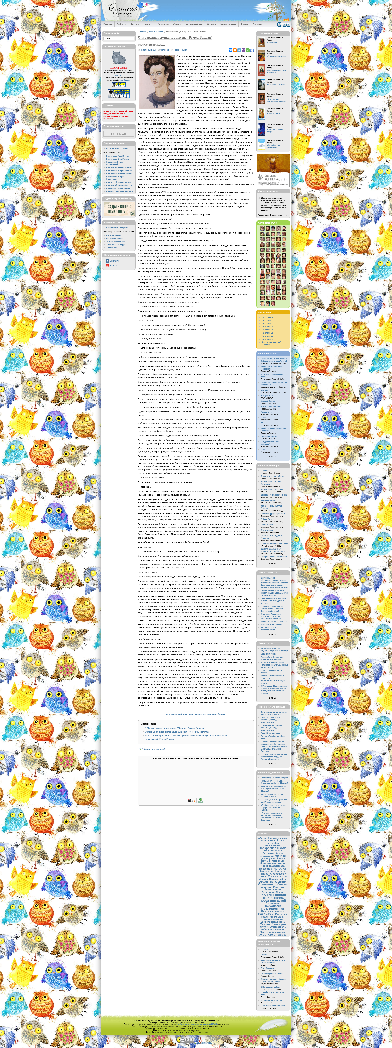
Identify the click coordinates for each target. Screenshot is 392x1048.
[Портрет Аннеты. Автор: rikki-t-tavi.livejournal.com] (156, 108)
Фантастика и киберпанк (273, 928)
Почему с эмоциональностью (274, 543)
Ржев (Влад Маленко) (270, 733)
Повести (265, 895)
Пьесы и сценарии (272, 911)
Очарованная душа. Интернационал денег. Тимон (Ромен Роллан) (177, 732)
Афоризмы (268, 840)
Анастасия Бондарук (115, 245)
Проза (279, 897)
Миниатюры (277, 876)
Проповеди (273, 903)
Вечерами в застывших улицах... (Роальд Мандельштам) (271, 727)
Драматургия (268, 858)
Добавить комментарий (153, 749)
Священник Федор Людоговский (114, 163)
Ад (262, 423)
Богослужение (272, 845)
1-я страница (267, 317)
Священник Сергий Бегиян (118, 188)
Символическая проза (273, 922)
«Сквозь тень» (273, 113)
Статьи (177, 24)
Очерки (278, 887)
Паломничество (272, 889)
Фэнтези (265, 932)
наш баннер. (125, 80)
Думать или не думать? (271, 624)
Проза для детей (272, 900)
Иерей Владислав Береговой (119, 191)
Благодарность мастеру (272, 489)
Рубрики (121, 24)
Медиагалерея (228, 24)
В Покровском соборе (270, 987)
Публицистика (272, 908)
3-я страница (267, 324)
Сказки (265, 924)
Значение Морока (269, 500)
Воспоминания (272, 850)
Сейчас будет (267, 519)
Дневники (278, 855)
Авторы (135, 24)
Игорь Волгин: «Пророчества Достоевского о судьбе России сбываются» (274, 756)
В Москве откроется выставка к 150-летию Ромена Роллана (174, 728)
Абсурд (262, 838)
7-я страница (267, 336)
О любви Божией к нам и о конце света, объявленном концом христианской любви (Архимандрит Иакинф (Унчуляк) (274, 746)
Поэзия (279, 895)
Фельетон (279, 930)
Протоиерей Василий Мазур (119, 185)
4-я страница (267, 327)
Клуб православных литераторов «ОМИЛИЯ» (197, 1024)
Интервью (163, 24)
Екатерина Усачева (115, 238)
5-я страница (267, 330)
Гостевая (257, 24)
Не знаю (264, 949)
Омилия (282, 884)
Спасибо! (265, 471)
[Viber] (243, 50)
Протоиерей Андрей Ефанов (119, 171)
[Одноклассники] (235, 50)
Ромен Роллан (181, 50)
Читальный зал (194, 24)
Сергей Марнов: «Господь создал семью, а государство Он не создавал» (274, 592)
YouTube (113, 265)
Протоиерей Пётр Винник (117, 156)
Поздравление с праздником (274, 557)
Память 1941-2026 (269, 436)
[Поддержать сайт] (196, 802)
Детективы (269, 853)
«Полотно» (272, 42)
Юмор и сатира (277, 934)
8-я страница (267, 339)
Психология (272, 906)
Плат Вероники (267, 968)
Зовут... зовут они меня (271, 406)
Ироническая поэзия (272, 863)
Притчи (267, 897)
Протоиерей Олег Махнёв (117, 159)
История (280, 868)
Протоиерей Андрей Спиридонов (115, 178)
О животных (267, 884)
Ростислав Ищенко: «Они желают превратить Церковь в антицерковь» (274, 664)
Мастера (264, 390)
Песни (280, 892)
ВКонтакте (114, 261)
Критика (280, 871)
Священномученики (272, 919)
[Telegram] (239, 50)
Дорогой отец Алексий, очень (274, 495)
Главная (107, 24)
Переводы (268, 892)
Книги (146, 24)
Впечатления (267, 530)
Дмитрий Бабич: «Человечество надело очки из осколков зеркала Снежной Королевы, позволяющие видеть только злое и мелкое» (274, 582)
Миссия (263, 879)
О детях (280, 881)
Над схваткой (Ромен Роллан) (159, 739)
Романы (279, 916)
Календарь (266, 871)
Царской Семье (268, 401)
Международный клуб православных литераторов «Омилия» (196, 714)
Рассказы (265, 914)
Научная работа (277, 879)
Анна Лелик (111, 248)
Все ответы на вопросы (117, 148)
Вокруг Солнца (267, 396)
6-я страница (267, 333)
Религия (281, 914)
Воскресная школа (272, 848)
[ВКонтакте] (230, 50)
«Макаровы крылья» (276, 84)
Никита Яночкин (113, 235)
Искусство (265, 868)
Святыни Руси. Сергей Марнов (274, 778)
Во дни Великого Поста (271, 1000)
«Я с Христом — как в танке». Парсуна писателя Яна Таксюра (274, 807)
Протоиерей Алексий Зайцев (119, 174)
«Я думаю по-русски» (276, 56)
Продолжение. (267, 525)
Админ (244, 24)
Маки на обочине (268, 654)
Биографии (273, 843)
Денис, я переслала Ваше (272, 476)
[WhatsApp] (248, 50)
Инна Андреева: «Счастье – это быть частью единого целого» (273, 600)
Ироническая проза (273, 865)
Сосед (263, 417)
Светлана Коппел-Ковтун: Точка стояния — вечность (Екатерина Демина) (273, 608)
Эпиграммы (278, 932)
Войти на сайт (119, 133)
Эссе (262, 934)
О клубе (211, 24)
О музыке (266, 887)
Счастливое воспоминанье (273, 1006)
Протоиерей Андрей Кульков (119, 167)
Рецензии (267, 916)
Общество (266, 881)
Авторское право (277, 838)
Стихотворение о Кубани (272, 974)
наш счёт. (119, 75)
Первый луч (266, 412)
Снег (263, 450)
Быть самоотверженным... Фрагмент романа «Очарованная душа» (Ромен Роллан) (186, 735)
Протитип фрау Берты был (273, 514)
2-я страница (267, 320)
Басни (280, 840)
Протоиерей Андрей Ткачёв (118, 182)
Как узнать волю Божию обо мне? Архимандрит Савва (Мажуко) (273, 788)
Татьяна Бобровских (115, 241)
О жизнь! (265, 955)
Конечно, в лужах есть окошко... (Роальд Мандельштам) (271, 719)
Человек (164, 50)
